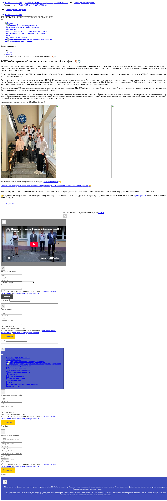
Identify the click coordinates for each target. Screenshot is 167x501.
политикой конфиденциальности (26, 293)
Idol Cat (101, 213)
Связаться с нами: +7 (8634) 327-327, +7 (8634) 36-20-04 (46, 3)
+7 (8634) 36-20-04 (39, 5)
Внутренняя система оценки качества (22, 384)
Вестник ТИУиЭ (14, 386)
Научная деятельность (16, 368)
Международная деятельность (18, 370)
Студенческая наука (15, 376)
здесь (154, 487)
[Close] (3, 349)
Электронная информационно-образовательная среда (26, 31)
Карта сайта (10, 203)
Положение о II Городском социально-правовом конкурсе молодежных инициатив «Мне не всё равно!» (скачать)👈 (46, 186)
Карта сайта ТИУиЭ (13, 360)
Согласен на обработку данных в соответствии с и (28, 292)
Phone (3, 340)
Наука (7, 35)
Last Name (5, 426)
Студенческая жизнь (16, 378)
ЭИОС (9, 382)
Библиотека (12, 374)
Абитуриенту (10, 29)
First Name (5, 300)
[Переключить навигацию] (2, 19)
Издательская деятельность (19, 372)
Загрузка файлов (7, 326)
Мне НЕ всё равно (51, 182)
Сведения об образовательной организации (22, 27)
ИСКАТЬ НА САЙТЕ (13, 3)
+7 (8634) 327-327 (24, 5)
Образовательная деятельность (18, 366)
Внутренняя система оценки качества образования (25, 33)
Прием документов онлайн (19, 357)
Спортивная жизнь (13, 380)
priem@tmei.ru (140, 196)
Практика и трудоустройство (16, 37)
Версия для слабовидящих (84, 3)
